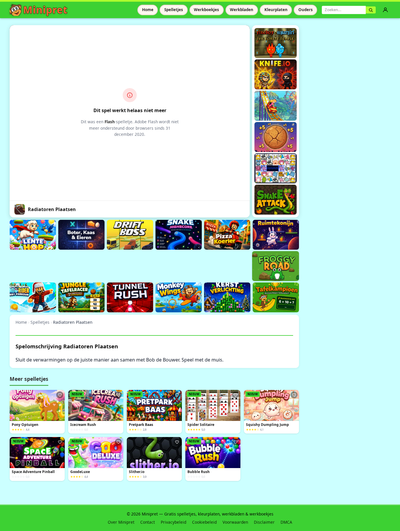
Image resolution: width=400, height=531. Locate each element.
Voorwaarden (235, 522)
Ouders (305, 9)
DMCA (286, 522)
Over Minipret (121, 522)
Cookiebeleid (204, 522)
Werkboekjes (206, 9)
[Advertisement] (116, 265)
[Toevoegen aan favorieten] (59, 394)
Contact (147, 522)
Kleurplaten (276, 9)
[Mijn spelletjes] (385, 10)
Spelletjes (173, 9)
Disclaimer (264, 522)
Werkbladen (241, 9)
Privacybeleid (173, 522)
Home (147, 9)
